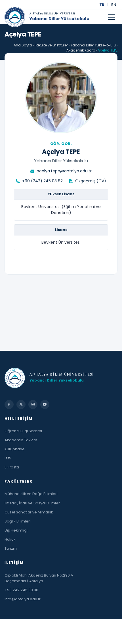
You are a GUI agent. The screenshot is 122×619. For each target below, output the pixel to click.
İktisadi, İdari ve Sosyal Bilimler (32, 503)
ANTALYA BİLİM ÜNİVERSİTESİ (52, 14)
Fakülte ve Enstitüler (51, 45)
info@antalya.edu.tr (23, 599)
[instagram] (32, 404)
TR (102, 4)
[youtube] (44, 404)
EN (113, 4)
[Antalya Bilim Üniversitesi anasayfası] (15, 17)
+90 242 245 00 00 (21, 590)
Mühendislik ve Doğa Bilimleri (31, 493)
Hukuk (10, 539)
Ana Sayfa (23, 45)
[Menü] (111, 17)
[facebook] (9, 404)
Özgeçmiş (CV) (90, 181)
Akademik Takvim (21, 440)
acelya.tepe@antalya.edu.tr (64, 171)
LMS (8, 458)
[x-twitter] (21, 404)
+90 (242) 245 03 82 (42, 181)
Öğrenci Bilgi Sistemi (23, 431)
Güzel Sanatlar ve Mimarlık (29, 512)
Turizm (11, 548)
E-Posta (12, 467)
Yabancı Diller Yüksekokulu (59, 19)
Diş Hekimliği (16, 530)
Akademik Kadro (80, 50)
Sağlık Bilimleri (18, 521)
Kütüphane (15, 449)
